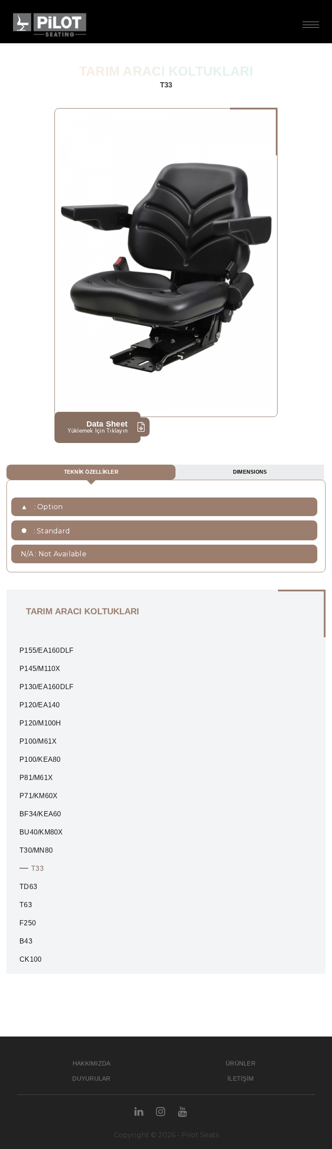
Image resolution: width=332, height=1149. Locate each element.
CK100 (30, 959)
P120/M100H (40, 723)
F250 (27, 923)
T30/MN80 (36, 850)
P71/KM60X (38, 795)
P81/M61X (36, 777)
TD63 (28, 886)
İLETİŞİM (240, 1078)
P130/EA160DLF (46, 686)
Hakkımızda (92, 1063)
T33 (37, 868)
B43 (25, 941)
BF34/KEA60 (40, 814)
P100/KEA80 (40, 759)
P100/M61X (38, 741)
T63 (25, 904)
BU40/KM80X (41, 832)
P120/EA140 (39, 705)
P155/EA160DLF (46, 650)
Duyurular (91, 1078)
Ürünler (240, 1063)
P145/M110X (40, 668)
